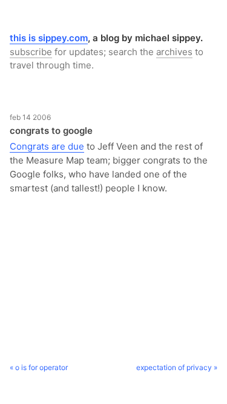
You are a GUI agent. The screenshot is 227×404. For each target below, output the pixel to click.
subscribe (31, 52)
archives (174, 52)
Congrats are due (47, 146)
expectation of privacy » (176, 367)
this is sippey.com (49, 38)
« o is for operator (39, 367)
